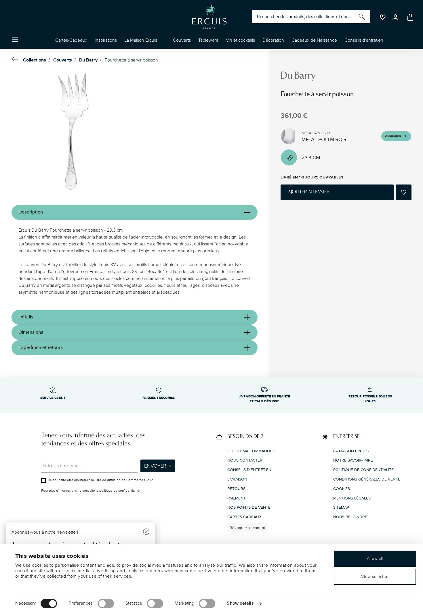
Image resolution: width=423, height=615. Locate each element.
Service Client (53, 398)
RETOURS (236, 488)
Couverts (62, 60)
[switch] (106, 603)
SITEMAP (341, 507)
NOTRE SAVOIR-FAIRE (353, 460)
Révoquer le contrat (247, 527)
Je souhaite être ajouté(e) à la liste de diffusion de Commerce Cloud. (101, 480)
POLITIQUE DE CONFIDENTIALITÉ (363, 469)
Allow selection (375, 576)
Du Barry (88, 60)
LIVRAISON (237, 478)
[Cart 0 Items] (409, 17)
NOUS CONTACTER (244, 460)
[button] (105, 41)
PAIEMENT (236, 497)
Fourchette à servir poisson (131, 60)
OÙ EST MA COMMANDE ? (251, 450)
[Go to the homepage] (209, 17)
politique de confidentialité (119, 491)
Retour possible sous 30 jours (370, 398)
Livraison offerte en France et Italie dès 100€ (264, 398)
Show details (240, 603)
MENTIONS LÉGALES (352, 497)
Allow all (375, 558)
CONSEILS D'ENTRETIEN (249, 469)
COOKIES (341, 488)
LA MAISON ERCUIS (351, 450)
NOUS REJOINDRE (350, 516)
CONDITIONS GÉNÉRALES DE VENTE (366, 478)
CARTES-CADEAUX (244, 516)
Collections (34, 60)
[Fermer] (146, 532)
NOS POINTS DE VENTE (248, 507)
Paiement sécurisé (158, 398)
